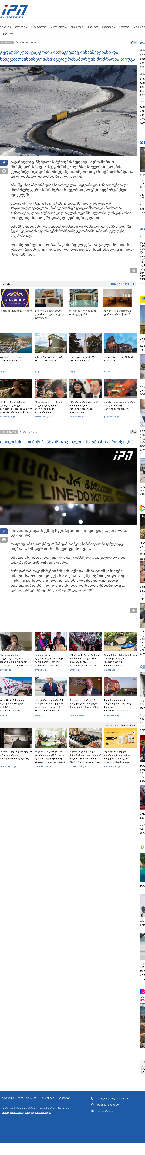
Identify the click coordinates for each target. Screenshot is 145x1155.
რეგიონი (92, 27)
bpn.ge (3, 715)
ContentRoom (127, 725)
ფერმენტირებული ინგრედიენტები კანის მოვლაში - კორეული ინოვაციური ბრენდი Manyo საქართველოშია (118, 758)
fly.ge (2, 371)
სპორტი (124, 27)
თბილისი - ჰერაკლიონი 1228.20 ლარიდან (49, 359)
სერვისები (47, 1098)
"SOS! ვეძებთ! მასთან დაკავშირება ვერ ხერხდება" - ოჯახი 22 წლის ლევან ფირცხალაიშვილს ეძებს (16, 409)
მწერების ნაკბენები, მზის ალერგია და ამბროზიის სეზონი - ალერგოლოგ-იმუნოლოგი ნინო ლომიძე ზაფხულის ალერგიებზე (50, 758)
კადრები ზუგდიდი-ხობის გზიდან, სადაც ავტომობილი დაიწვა (119, 405)
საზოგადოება (58, 27)
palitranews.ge (76, 715)
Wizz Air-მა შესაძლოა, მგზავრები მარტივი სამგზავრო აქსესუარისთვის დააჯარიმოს (13, 707)
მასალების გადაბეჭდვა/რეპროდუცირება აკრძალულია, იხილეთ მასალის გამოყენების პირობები (35, 1110)
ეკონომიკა (109, 27)
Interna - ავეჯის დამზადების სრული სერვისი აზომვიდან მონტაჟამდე (16, 755)
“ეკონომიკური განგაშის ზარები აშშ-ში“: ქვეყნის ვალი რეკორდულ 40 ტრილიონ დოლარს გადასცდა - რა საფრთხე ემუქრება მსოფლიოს (50, 708)
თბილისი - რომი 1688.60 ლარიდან (118, 359)
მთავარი (5, 27)
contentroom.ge (8, 766)
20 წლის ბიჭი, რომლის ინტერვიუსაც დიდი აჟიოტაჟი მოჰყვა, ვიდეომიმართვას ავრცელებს (48, 409)
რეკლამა (64, 1098)
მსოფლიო (77, 27)
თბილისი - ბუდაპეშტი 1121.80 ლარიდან (82, 359)
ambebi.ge (5, 669)
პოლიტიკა (21, 27)
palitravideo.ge (7, 416)
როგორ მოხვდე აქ (122, 284)
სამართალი (38, 27)
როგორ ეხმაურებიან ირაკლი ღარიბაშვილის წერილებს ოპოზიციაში (83, 703)
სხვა (4, 34)
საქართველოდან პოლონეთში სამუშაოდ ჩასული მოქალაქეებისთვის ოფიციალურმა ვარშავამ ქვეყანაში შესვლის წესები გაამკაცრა (120, 710)
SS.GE (6, 284)
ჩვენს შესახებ (27, 1098)
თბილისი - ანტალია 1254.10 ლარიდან (12, 359)
